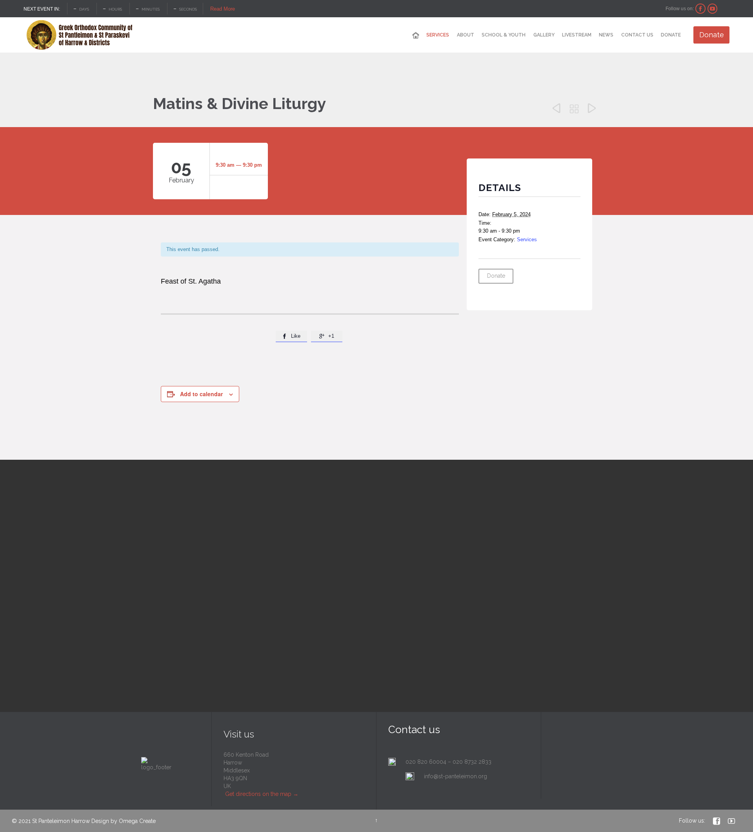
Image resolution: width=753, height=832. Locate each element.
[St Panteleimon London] (79, 35)
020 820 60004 (426, 762)
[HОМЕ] (416, 35)
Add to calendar (201, 394)
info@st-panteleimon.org (455, 776)
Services (527, 239)
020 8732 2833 (472, 762)
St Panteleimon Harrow (61, 821)
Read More (222, 9)
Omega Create (137, 821)
